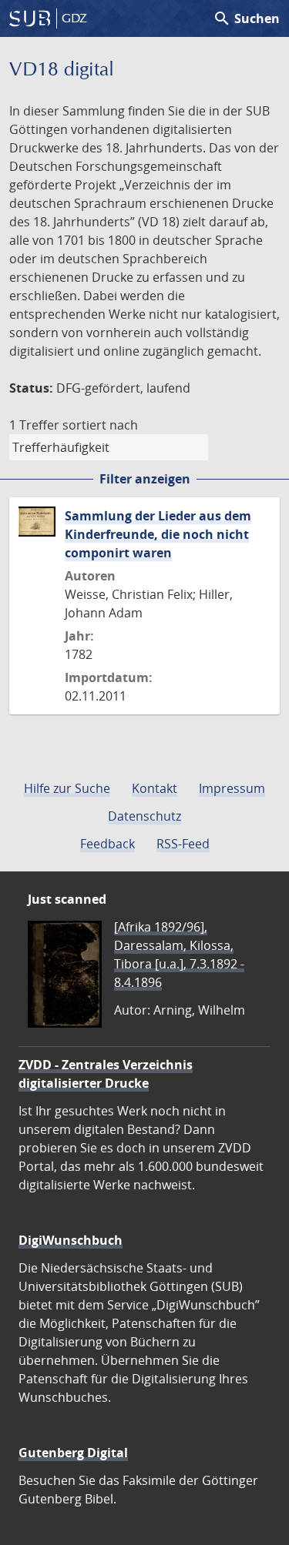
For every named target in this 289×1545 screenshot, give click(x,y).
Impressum (232, 788)
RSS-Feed (183, 843)
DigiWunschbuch (70, 1240)
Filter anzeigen (144, 478)
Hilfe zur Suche (67, 788)
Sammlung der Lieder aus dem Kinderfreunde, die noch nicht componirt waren (158, 534)
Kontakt (154, 788)
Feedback (107, 843)
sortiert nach (100, 424)
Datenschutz (144, 816)
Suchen (246, 18)
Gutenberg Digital (73, 1452)
